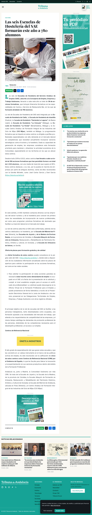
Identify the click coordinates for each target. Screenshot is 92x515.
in (22, 90)
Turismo (37, 496)
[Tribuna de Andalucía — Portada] (43, 7)
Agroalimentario (40, 504)
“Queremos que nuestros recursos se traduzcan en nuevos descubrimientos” (78, 143)
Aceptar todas (60, 510)
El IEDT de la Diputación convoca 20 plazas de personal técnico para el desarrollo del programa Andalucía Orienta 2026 (77, 168)
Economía (4, 458)
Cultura (8, 17)
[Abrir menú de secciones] (2, 7)
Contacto (19, 1)
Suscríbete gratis (78, 490)
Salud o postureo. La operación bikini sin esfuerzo (77, 151)
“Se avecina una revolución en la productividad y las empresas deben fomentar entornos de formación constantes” (77, 134)
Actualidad (28, 458)
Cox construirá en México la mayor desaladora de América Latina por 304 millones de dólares (10, 463)
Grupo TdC (56, 493)
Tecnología (38, 493)
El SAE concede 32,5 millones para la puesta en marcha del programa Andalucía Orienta (80, 462)
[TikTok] (90, 1)
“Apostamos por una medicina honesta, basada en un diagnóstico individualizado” (76, 159)
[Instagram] (87, 1)
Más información (55, 505)
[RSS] (16, 487)
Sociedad (37, 498)
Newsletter (12, 1)
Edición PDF (4, 1)
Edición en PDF (57, 485)
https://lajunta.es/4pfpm (14, 175)
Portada (37, 485)
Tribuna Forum (57, 496)
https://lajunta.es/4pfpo (28, 258)
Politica (37, 490)
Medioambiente (52, 458)
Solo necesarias (47, 510)
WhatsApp (9, 90)
